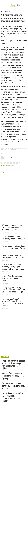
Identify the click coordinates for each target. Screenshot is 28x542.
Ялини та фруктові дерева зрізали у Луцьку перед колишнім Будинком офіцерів (13, 267)
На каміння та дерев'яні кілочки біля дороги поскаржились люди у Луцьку (12, 397)
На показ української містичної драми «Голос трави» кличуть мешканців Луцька (12, 302)
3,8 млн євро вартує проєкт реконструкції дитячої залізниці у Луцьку (12, 227)
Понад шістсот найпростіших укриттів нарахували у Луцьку (14, 247)
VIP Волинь (4, 153)
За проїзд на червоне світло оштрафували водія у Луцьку (13, 256)
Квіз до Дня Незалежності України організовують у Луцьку (12, 278)
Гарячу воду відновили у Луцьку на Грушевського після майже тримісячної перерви (14, 289)
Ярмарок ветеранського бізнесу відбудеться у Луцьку (13, 238)
